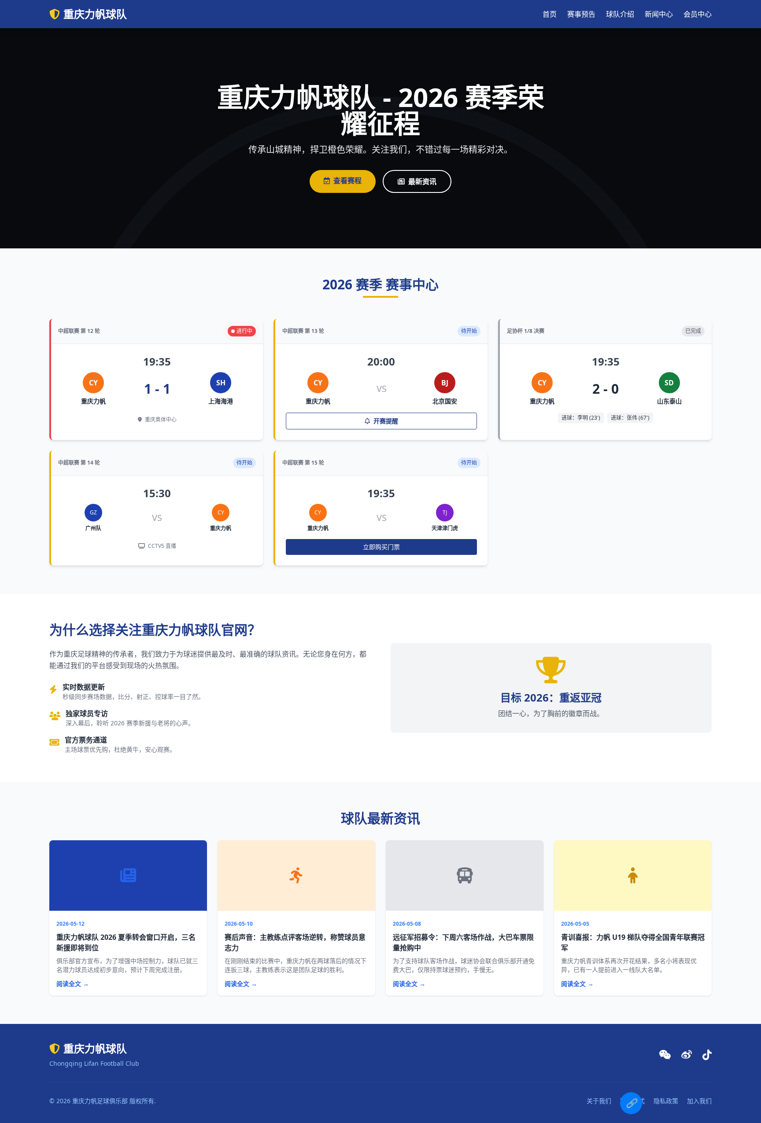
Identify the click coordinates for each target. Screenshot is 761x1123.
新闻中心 (659, 14)
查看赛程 (347, 180)
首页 (550, 14)
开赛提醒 (385, 421)
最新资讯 (422, 181)
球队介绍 (620, 14)
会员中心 (697, 14)
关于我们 (599, 1101)
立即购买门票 (381, 547)
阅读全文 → (72, 983)
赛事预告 (581, 14)
